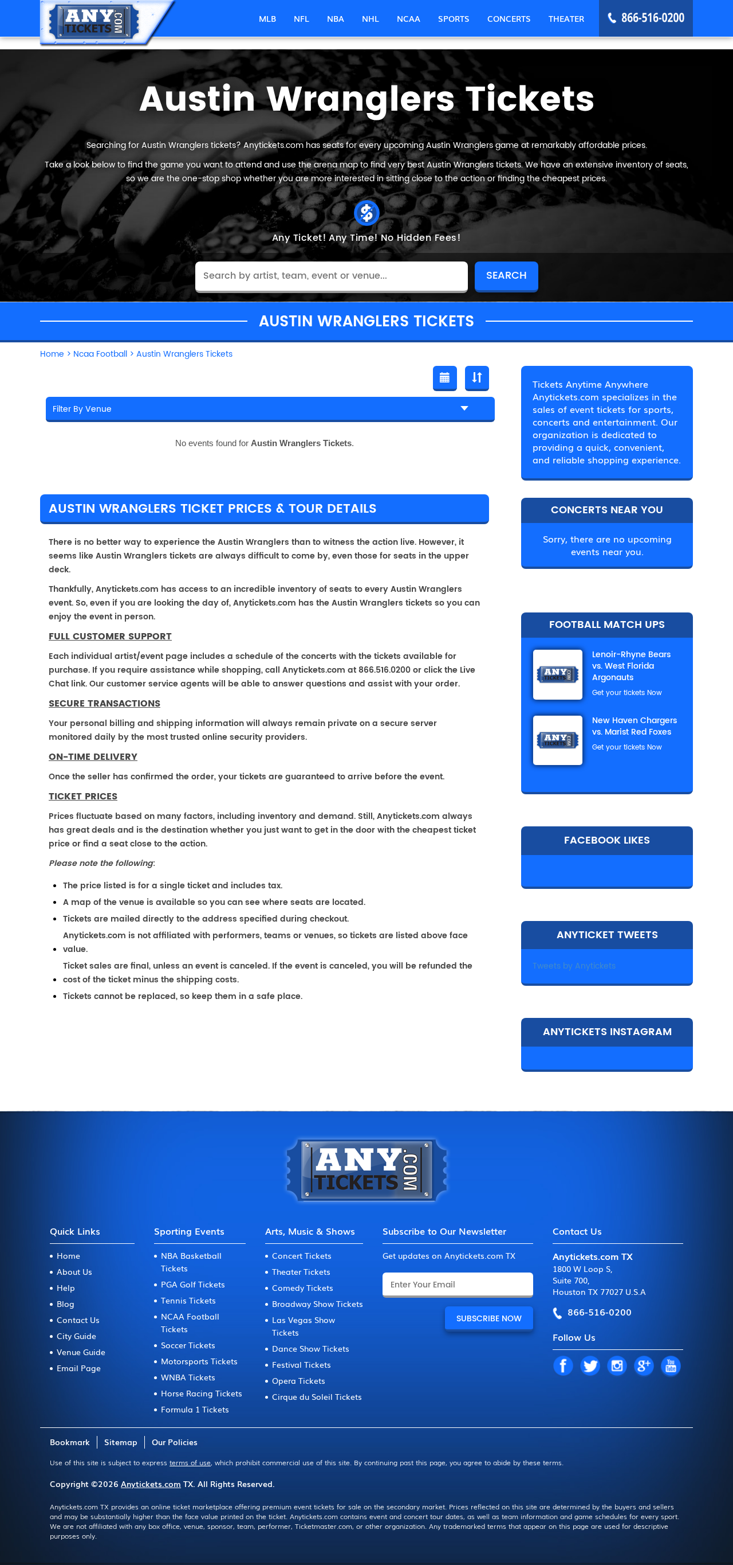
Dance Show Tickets (310, 1348)
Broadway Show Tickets (317, 1303)
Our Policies (175, 1441)
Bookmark (70, 1441)
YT (670, 1366)
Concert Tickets (302, 1255)
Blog (65, 1303)
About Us (74, 1271)
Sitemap (120, 1441)
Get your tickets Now (627, 693)
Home (68, 1255)
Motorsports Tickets (199, 1361)
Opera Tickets (298, 1380)
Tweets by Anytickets (574, 966)
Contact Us (78, 1319)
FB (563, 1366)
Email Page (79, 1367)
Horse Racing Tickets (201, 1393)
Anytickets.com (151, 1483)
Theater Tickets (301, 1271)
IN (616, 1366)
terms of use (190, 1462)
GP (643, 1366)
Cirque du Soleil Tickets (317, 1396)
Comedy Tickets (302, 1287)
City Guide (76, 1335)
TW (590, 1366)
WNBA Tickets (188, 1377)
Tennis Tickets (188, 1300)
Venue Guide (81, 1351)
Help (66, 1287)
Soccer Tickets (188, 1345)
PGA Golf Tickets (193, 1284)
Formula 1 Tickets (195, 1409)
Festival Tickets (301, 1364)
